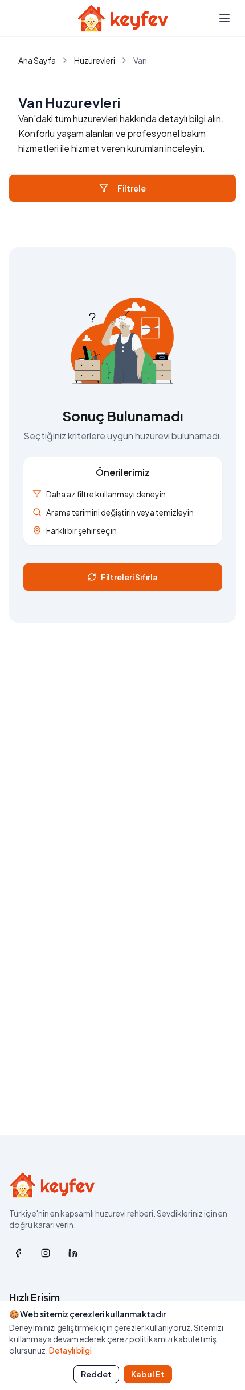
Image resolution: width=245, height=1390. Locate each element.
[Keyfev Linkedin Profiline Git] (73, 1253)
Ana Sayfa (37, 60)
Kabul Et (148, 1374)
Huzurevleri (94, 60)
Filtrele (131, 188)
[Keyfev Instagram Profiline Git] (45, 1253)
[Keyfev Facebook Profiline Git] (18, 1253)
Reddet (96, 1374)
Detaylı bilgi (70, 1350)
